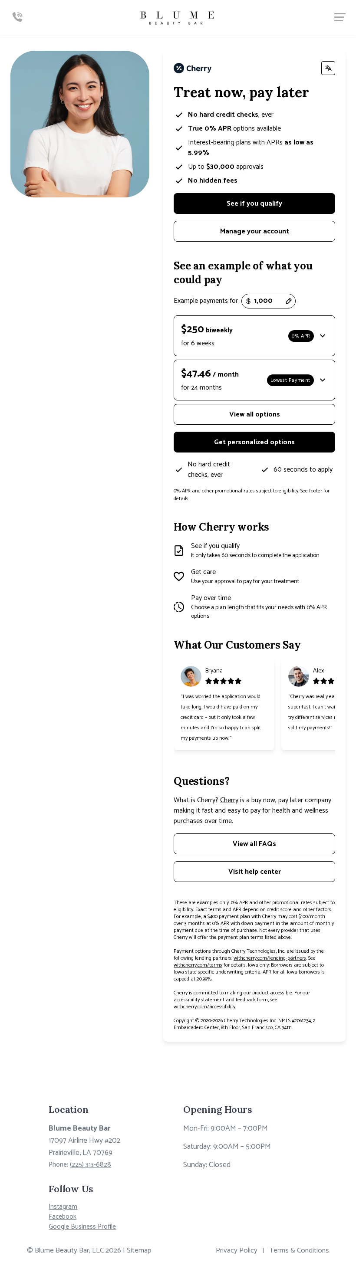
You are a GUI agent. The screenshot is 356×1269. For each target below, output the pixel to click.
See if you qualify (254, 204)
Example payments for (206, 301)
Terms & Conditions (299, 1250)
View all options (254, 414)
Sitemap (139, 1250)
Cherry (229, 800)
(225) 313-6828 (90, 1164)
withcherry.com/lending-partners (270, 958)
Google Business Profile (82, 1226)
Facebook (62, 1216)
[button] (254, 335)
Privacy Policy (236, 1250)
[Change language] (328, 68)
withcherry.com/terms (198, 965)
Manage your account (254, 231)
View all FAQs (254, 844)
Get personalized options (254, 442)
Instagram (63, 1206)
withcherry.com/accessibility (204, 1007)
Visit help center (254, 872)
